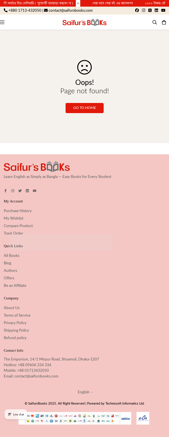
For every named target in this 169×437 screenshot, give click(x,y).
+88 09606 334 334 (34, 365)
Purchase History (18, 211)
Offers (9, 278)
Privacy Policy (15, 323)
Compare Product (18, 226)
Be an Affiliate (15, 286)
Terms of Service (17, 315)
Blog (7, 263)
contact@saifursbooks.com (36, 376)
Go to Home (84, 108)
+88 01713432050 (33, 370)
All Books (11, 256)
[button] (164, 22)
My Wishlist (13, 218)
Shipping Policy (16, 330)
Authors (10, 271)
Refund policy (15, 338)
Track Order (13, 233)
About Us (12, 308)
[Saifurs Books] (84, 22)
